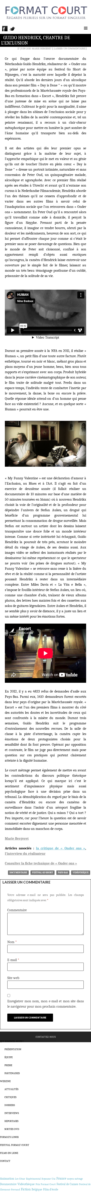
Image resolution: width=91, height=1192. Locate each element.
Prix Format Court (46, 1184)
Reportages (11, 1121)
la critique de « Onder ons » (60, 848)
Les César (20, 1178)
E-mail (13, 960)
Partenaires (12, 1073)
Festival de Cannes (67, 1184)
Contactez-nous (46, 1036)
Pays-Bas (63, 872)
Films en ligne (9, 1153)
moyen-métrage (75, 1178)
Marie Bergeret (42, 48)
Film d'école (50, 1189)
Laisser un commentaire (69, 48)
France (61, 1178)
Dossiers (9, 1105)
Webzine (5, 1081)
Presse (8, 1065)
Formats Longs (9, 1137)
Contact (5, 1161)
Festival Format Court (14, 1145)
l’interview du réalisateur (25, 854)
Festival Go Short (42, 872)
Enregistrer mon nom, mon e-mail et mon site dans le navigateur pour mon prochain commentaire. (45, 1004)
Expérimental (33, 1178)
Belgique (37, 1189)
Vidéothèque (81, 872)
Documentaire (18, 872)
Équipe (8, 1057)
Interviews (11, 1113)
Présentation (12, 1049)
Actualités (11, 1089)
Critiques (10, 1097)
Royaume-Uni (48, 1178)
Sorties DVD (11, 1129)
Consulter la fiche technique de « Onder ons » (41, 863)
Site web (13, 978)
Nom (12, 942)
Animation (7, 1178)
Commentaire (17, 910)
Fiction (26, 1189)
